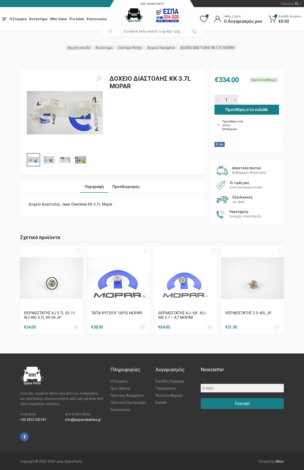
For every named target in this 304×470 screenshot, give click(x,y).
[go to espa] (167, 15)
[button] (75, 327)
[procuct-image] (51, 278)
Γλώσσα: (290, 3)
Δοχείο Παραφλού (161, 48)
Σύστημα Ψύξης (130, 48)
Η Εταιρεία (18, 19)
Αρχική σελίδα (79, 48)
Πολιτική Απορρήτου (127, 395)
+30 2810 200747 (33, 420)
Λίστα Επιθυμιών (169, 395)
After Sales (58, 19)
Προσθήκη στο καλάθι (246, 109)
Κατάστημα (38, 19)
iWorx (280, 461)
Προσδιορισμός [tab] (126, 186)
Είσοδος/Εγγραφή (170, 381)
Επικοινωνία (97, 19)
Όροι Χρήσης (120, 388)
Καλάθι (161, 402)
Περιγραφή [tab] (94, 186)
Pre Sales (76, 19)
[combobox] (152, 31)
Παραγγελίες (166, 388)
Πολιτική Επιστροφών (128, 402)
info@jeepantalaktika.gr (83, 420)
